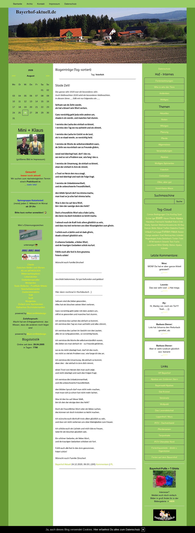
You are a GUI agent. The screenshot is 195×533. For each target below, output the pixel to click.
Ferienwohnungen (164, 81)
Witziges (164, 126)
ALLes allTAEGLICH (30, 270)
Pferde (164, 138)
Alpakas (164, 157)
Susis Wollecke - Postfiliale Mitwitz (30, 286)
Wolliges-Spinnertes (164, 163)
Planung (164, 132)
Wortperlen (30, 283)
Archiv (30, 4)
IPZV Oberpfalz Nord (164, 441)
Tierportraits (164, 435)
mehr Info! (32, 184)
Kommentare (102, 464)
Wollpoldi (164, 404)
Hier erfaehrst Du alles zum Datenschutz (117, 529)
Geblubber (164, 176)
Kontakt (40, 4)
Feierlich (164, 169)
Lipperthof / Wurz (164, 416)
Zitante (30, 264)
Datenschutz (70, 4)
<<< (14, 76)
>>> (48, 76)
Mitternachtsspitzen (30, 273)
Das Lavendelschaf (164, 410)
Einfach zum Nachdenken (30, 304)
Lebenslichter (30, 276)
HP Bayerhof (164, 373)
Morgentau (30, 301)
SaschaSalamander (30, 289)
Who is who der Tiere (164, 87)
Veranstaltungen (164, 151)
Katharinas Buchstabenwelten (30, 307)
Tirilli (30, 295)
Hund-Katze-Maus (164, 188)
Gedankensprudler (31, 280)
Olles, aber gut (164, 182)
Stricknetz (164, 398)
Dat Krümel (164, 391)
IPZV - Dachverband (164, 423)
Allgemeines (164, 144)
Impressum (54, 4)
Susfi (30, 298)
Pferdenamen (164, 429)
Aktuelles (164, 113)
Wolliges (164, 99)
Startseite (17, 4)
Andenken (164, 93)
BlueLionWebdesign (36, 313)
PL (111, 464)
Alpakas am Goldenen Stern (164, 379)
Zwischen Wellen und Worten (31, 267)
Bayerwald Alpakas (164, 385)
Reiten (164, 119)
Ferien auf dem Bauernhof (164, 457)
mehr (165, 272)
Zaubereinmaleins (30, 292)
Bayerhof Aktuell (63, 464)
